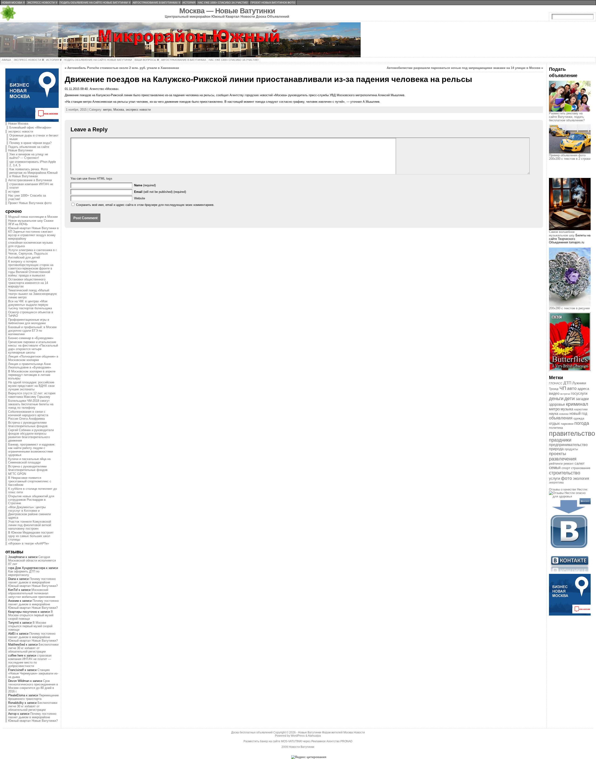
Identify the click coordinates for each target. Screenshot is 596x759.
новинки (564, 413)
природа (556, 449)
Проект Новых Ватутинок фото (29, 203)
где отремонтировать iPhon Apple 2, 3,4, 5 (32, 163)
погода (581, 423)
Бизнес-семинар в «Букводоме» (30, 338)
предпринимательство (568, 445)
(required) (145, 185)
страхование (580, 468)
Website (139, 198)
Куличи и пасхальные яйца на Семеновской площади (29, 460)
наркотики (581, 409)
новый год (578, 413)
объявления (560, 418)
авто (572, 388)
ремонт (569, 463)
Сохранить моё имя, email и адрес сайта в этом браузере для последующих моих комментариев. (145, 205)
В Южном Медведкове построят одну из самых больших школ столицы (31, 536)
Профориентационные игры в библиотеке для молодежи (28, 321)
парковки (567, 423)
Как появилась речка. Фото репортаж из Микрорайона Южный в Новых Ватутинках (33, 172)
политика (556, 427)
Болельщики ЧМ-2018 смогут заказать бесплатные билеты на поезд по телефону (30, 404)
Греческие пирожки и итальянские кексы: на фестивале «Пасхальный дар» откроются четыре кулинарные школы (33, 347)
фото (566, 478)
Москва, (119, 109)
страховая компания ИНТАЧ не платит (31, 185)
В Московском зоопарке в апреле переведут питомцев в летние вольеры (31, 375)
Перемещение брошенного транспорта (33, 697)
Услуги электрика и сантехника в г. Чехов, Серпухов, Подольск (32, 251)
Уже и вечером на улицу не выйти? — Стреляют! (28, 156)
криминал (577, 404)
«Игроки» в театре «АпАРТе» (28, 543)
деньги (556, 398)
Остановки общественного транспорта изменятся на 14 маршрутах (28, 283)
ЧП (562, 388)
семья (555, 467)
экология (581, 478)
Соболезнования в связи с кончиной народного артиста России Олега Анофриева (28, 415)
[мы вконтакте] (570, 570)
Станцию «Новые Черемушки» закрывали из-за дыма (33, 673)
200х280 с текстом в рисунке (569, 308)
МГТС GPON (17, 474)
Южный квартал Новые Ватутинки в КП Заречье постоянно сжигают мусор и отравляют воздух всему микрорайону (33, 233)
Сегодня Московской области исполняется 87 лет (32, 560)
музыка (567, 409)
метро (554, 409)
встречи (565, 393)
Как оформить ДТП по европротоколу (23, 573)
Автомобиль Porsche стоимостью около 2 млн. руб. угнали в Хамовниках (123, 68)
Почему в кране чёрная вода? (30, 143)
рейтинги (556, 463)
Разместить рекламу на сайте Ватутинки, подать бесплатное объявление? (567, 117)
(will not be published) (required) (160, 192)
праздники (560, 439)
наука (553, 413)
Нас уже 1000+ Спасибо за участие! (27, 197)
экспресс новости (20, 131)
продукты (571, 449)
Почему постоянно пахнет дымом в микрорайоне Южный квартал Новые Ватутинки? (33, 582)
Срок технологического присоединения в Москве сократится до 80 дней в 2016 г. (33, 686)
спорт (566, 468)
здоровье (557, 404)
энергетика (556, 482)
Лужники (579, 383)
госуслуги (579, 393)
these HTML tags (100, 178)
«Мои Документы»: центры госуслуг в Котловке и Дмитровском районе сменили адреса (29, 512)
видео (554, 393)
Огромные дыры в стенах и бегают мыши (33, 137)
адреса (583, 389)
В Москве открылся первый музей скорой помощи (30, 615)
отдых (554, 423)
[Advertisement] (572, 173)
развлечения (562, 458)
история (13, 191)
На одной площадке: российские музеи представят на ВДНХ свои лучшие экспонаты (31, 386)
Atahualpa (314, 735)
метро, (108, 109)
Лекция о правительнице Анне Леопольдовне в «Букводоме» (29, 365)
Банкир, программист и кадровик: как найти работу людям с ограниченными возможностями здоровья (31, 450)
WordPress (298, 735)
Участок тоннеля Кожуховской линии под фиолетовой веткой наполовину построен (29, 525)
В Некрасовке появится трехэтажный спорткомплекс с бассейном (29, 481)
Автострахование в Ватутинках (30, 180)
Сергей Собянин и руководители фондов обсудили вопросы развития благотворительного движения (31, 435)
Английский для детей (24, 257)
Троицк (554, 389)
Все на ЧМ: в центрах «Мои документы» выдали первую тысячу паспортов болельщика (30, 305)
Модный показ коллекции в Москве (33, 216)
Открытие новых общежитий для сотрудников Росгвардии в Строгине (31, 499)
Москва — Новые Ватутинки (227, 11)
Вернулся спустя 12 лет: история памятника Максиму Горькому (31, 394)
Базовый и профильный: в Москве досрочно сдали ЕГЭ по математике (32, 330)
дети (569, 398)
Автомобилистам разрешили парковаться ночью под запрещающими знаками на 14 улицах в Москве (463, 68)
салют (580, 463)
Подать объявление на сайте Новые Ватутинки (28, 148)
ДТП (567, 383)
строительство (564, 472)
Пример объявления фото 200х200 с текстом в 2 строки (569, 156)
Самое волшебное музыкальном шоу (562, 233)
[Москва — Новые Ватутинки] (298, 39)
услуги (554, 478)
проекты (557, 453)
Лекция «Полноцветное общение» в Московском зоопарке (33, 358)
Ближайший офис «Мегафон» (30, 127)
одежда (578, 418)
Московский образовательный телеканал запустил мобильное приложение (31, 593)
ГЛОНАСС (555, 383)
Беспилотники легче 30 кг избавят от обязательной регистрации (33, 648)
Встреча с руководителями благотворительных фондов (27, 424)
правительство (572, 433)
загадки (582, 399)
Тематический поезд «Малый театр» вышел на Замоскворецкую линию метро (32, 294)
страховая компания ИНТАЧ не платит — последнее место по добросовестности (29, 661)
